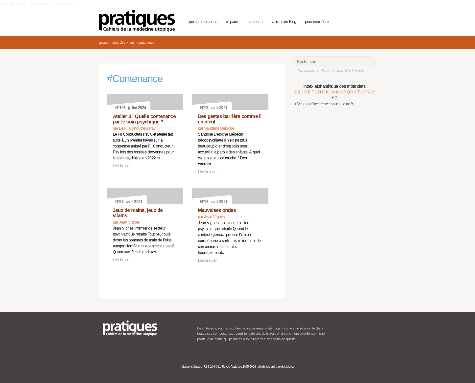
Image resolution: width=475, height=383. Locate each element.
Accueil (103, 42)
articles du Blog (284, 22)
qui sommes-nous (203, 22)
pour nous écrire (317, 22)
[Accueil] (139, 21)
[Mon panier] (353, 21)
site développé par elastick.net (276, 366)
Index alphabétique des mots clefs (334, 86)
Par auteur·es (308, 70)
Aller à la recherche (64, 3)
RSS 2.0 (209, 366)
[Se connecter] (370, 21)
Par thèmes (354, 70)
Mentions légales (191, 366)
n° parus (232, 22)
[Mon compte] (361, 21)
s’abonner (255, 22)
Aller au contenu (39, 3)
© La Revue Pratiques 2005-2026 (235, 366)
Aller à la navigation (14, 3)
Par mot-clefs (332, 70)
